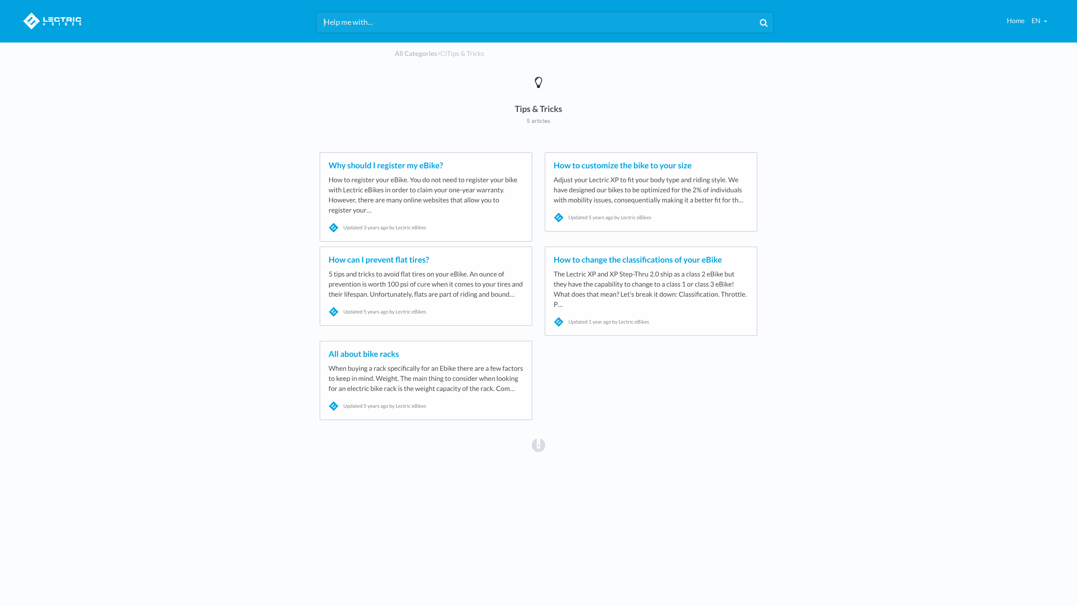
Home (1016, 21)
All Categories (416, 54)
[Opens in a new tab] (538, 445)
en (1037, 21)
